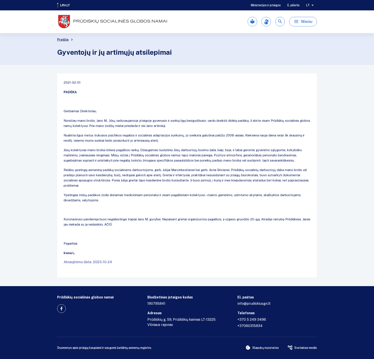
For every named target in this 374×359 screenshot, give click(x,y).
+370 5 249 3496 (251, 319)
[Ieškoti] (280, 21)
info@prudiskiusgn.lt (254, 303)
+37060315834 (250, 326)
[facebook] (61, 308)
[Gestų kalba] (266, 21)
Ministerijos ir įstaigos (266, 5)
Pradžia (63, 39)
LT (308, 5)
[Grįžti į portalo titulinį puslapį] (63, 5)
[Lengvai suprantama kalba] (252, 21)
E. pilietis (293, 5)
